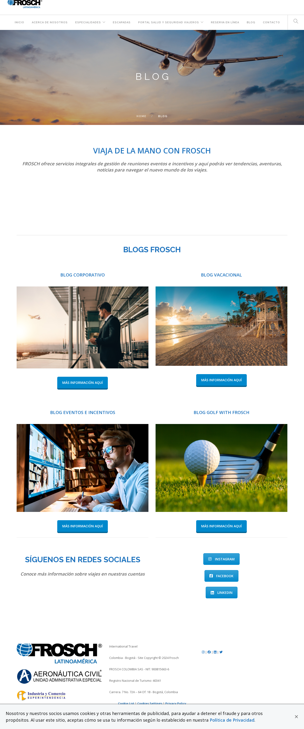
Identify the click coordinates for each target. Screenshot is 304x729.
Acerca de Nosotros (50, 22)
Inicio (19, 22)
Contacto (271, 22)
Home (142, 116)
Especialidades (88, 22)
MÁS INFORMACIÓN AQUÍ (82, 382)
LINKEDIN (225, 592)
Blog (251, 22)
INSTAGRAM (225, 559)
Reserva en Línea (225, 22)
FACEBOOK (224, 576)
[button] (296, 717)
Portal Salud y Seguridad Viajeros (168, 22)
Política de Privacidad (232, 720)
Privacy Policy (175, 703)
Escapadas (122, 22)
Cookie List (126, 703)
